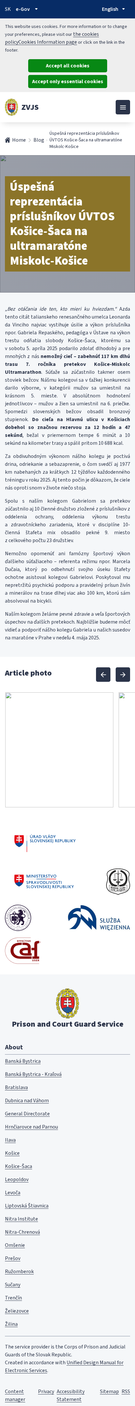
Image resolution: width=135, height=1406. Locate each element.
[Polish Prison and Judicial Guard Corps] (99, 917)
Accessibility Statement (71, 1395)
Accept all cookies (67, 65)
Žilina (11, 1324)
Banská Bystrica (23, 1061)
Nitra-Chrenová (22, 1232)
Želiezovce (17, 1311)
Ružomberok (19, 1271)
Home (19, 140)
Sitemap (109, 1391)
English (110, 9)
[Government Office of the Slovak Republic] (45, 842)
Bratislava (16, 1087)
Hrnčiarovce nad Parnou (31, 1127)
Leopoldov (17, 1179)
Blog (38, 140)
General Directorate (27, 1113)
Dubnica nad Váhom (27, 1100)
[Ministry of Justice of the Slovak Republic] (44, 881)
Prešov (12, 1258)
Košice (12, 1153)
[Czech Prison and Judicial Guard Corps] (118, 882)
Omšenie (15, 1245)
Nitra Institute (21, 1219)
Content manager (15, 1395)
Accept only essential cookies (67, 81)
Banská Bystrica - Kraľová (33, 1074)
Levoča (12, 1192)
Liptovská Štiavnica (26, 1205)
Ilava (10, 1140)
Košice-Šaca (18, 1166)
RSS (126, 1391)
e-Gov (23, 9)
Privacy (46, 1391)
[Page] (11, 107)
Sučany (12, 1284)
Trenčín (13, 1297)
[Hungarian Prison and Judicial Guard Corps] (18, 918)
